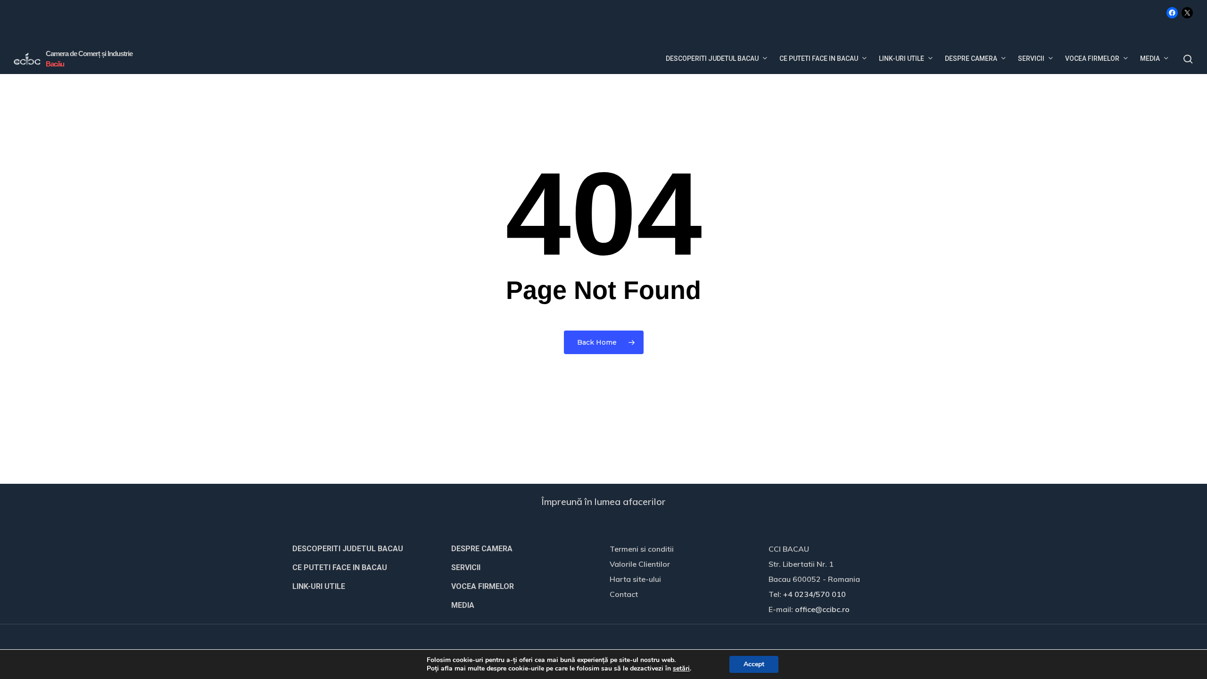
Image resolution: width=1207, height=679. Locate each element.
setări (681, 668)
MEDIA (462, 605)
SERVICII (465, 567)
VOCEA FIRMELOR (482, 586)
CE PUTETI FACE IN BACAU (339, 567)
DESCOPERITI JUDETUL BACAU (347, 548)
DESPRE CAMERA (482, 548)
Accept (754, 664)
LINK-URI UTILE (318, 586)
